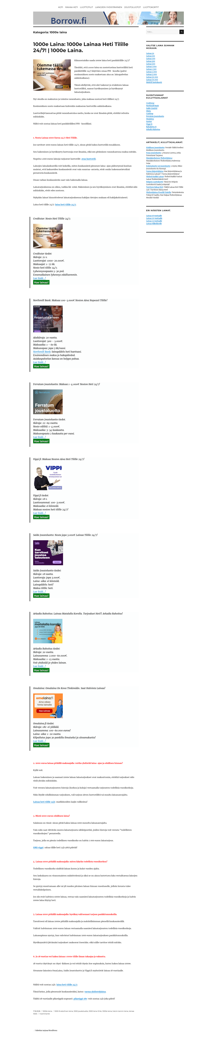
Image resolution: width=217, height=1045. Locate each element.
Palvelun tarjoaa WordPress (46, 1030)
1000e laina (47, 1011)
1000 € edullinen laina (63, 1011)
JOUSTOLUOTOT (132, 7)
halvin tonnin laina (120, 1011)
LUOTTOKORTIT (151, 7)
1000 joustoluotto (81, 1011)
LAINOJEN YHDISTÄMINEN (108, 7)
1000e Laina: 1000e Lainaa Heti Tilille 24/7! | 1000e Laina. (80, 47)
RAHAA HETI (71, 7)
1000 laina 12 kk (95, 1011)
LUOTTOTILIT (86, 7)
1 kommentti (44, 1014)
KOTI (60, 7)
